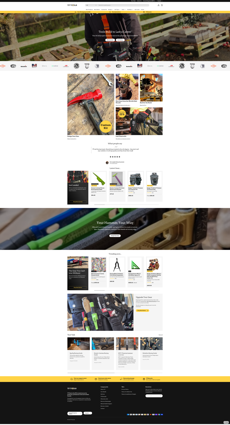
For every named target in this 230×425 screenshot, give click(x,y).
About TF (103, 389)
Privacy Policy (125, 389)
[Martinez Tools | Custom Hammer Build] (98, 264)
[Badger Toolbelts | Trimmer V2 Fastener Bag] (154, 179)
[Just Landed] (77, 177)
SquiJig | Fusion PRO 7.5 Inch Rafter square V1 (134, 274)
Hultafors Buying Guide (150, 353)
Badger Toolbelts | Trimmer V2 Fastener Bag (154, 188)
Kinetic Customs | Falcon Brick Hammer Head (97, 188)
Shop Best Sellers (78, 287)
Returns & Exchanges (106, 401)
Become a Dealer (105, 406)
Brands (110, 9)
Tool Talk (133, 0)
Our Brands (103, 391)
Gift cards (137, 9)
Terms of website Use (127, 391)
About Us (139, 0)
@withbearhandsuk (152, 301)
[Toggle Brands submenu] (112, 9)
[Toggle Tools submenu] (125, 9)
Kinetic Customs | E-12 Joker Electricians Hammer (117, 188)
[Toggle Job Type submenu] (119, 9)
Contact (103, 408)
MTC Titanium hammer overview (125, 354)
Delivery (103, 394)
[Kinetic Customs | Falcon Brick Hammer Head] (98, 179)
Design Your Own (115, 235)
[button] (162, 5)
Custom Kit (104, 9)
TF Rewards (103, 396)
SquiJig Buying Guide (76, 353)
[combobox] (117, 5)
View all (161, 334)
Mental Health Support (106, 403)
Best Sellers (97, 9)
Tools (123, 9)
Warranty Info (104, 398)
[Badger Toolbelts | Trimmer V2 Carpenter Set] (135, 179)
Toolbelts (129, 9)
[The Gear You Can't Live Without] (77, 262)
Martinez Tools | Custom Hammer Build (97, 274)
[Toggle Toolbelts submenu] (132, 9)
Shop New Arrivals (77, 201)
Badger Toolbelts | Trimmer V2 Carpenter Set (135, 188)
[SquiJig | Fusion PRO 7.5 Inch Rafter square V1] (135, 264)
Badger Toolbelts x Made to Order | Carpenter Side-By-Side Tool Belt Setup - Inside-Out (154, 276)
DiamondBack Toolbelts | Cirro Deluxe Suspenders (116, 274)
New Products (89, 9)
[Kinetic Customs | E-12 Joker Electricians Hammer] (117, 179)
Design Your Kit (115, 39)
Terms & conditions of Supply (129, 394)
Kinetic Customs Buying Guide (101, 354)
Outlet (142, 9)
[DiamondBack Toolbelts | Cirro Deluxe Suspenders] (117, 264)
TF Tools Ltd (72, 419)
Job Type (117, 9)
